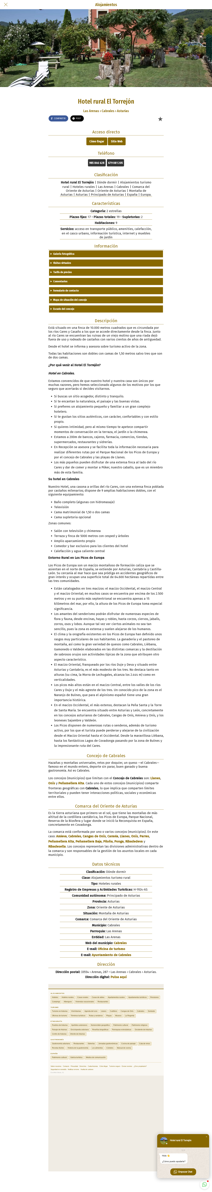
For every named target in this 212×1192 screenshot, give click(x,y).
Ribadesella (57, 846)
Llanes (155, 778)
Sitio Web (117, 141)
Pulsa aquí (119, 977)
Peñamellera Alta (71, 783)
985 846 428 (96, 163)
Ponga (119, 841)
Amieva (61, 836)
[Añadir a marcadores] (160, 118)
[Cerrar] (5, 4)
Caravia (112, 836)
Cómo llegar (96, 141)
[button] (206, 1136)
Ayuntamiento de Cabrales (111, 955)
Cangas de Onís (94, 836)
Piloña (108, 841)
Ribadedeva (134, 841)
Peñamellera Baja (89, 841)
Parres (144, 836)
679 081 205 (115, 163)
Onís (51, 783)
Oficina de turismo (111, 949)
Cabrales (74, 836)
